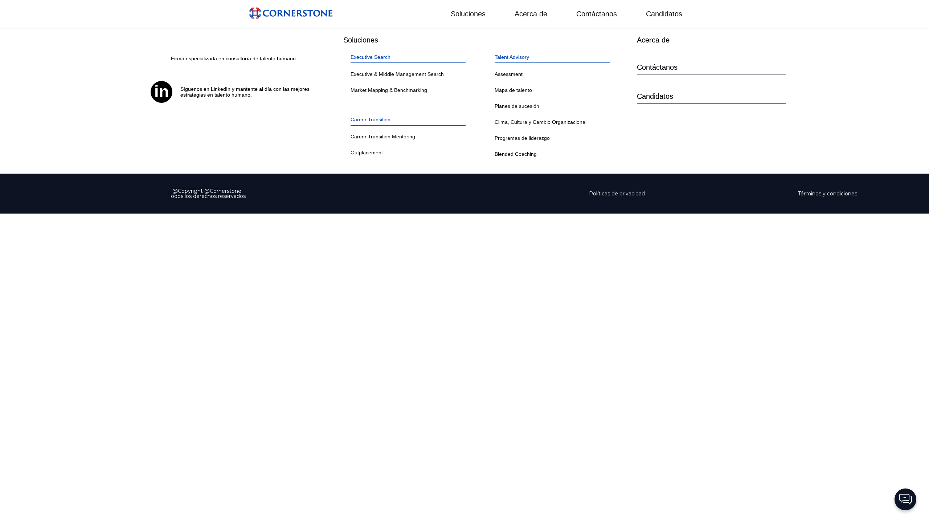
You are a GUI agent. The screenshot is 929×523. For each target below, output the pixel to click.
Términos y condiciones (827, 193)
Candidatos (664, 14)
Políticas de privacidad (617, 193)
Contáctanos (596, 14)
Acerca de (531, 14)
